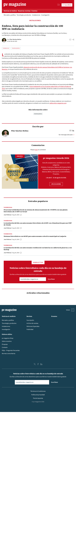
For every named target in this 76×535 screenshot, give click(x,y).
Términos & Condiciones (38, 391)
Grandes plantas (16, 48)
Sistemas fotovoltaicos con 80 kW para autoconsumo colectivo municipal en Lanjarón (35, 236)
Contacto (5, 347)
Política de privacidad (38, 395)
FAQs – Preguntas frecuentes (11, 350)
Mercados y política (10, 15)
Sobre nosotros (7, 341)
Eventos (34, 11)
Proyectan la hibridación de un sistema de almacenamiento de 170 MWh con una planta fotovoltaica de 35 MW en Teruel (35, 211)
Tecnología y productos (24, 15)
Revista (29, 316)
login (36, 150)
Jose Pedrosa (7, 215)
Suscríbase (51, 279)
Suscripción (30, 320)
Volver (68, 310)
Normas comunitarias (8, 353)
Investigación (45, 15)
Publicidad (30, 329)
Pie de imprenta (38, 398)
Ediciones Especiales (33, 326)
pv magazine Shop (7, 338)
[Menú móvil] (58, 5)
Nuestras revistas (24, 11)
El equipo (5, 344)
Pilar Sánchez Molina (15, 39)
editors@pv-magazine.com (57, 103)
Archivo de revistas (32, 323)
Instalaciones (36, 15)
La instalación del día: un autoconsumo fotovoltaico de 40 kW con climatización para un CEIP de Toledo (38, 224)
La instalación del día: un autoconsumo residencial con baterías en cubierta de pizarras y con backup (38, 248)
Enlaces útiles (7, 334)
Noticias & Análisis (10, 11)
